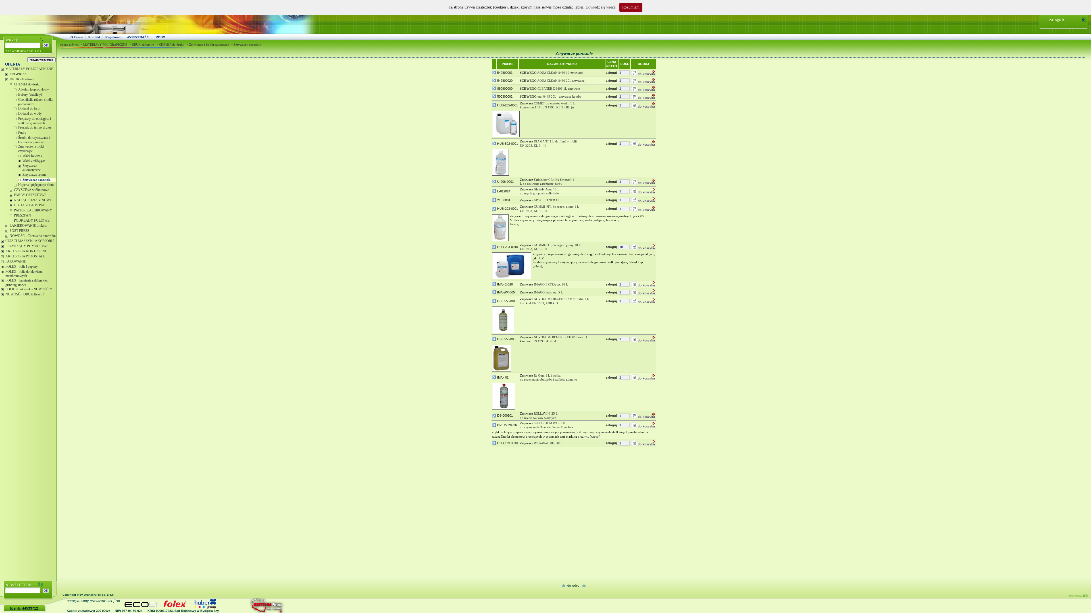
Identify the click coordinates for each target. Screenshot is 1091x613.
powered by (1078, 596)
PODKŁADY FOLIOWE (31, 220)
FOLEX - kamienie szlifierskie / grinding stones (26, 282)
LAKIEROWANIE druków (28, 226)
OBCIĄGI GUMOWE (29, 205)
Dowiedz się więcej (601, 7)
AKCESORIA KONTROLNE (26, 251)
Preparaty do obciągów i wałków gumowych (34, 121)
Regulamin (113, 37)
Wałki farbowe (32, 156)
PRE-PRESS (18, 74)
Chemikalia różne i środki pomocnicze (35, 102)
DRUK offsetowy (22, 79)
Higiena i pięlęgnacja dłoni (36, 185)
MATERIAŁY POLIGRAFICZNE (29, 69)
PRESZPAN (22, 215)
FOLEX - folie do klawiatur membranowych (24, 274)
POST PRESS (19, 231)
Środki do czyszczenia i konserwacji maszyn (34, 140)
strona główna (69, 44)
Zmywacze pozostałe (36, 179)
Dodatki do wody (30, 114)
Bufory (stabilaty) (30, 94)
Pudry (22, 133)
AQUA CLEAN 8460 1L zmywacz (551, 72)
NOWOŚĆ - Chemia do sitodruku (33, 236)
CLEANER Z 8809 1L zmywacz (550, 88)
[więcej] (515, 224)
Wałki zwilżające (33, 161)
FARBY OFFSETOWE (30, 195)
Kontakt (94, 37)
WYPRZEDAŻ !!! (139, 37)
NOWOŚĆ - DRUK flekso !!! (26, 294)
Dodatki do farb (28, 108)
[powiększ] (506, 124)
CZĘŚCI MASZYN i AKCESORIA (30, 241)
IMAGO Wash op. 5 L (541, 292)
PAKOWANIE (15, 261)
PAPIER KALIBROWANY (33, 210)
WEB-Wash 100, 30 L (541, 443)
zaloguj (611, 72)
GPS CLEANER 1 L (540, 200)
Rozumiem (631, 7)
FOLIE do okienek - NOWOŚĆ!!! (28, 289)
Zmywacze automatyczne (31, 168)
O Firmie (76, 37)
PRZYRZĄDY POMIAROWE (26, 246)
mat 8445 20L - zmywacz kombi (550, 96)
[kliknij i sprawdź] (251, 605)
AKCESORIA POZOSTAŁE (25, 256)
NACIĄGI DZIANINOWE (33, 200)
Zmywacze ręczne (34, 175)
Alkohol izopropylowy (33, 89)
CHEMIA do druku (27, 84)
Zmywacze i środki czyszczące (31, 148)
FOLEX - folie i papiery (21, 266)
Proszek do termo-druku (34, 127)
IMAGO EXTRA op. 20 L (544, 284)
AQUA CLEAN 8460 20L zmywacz (552, 80)
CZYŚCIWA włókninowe (31, 190)
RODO (160, 37)
